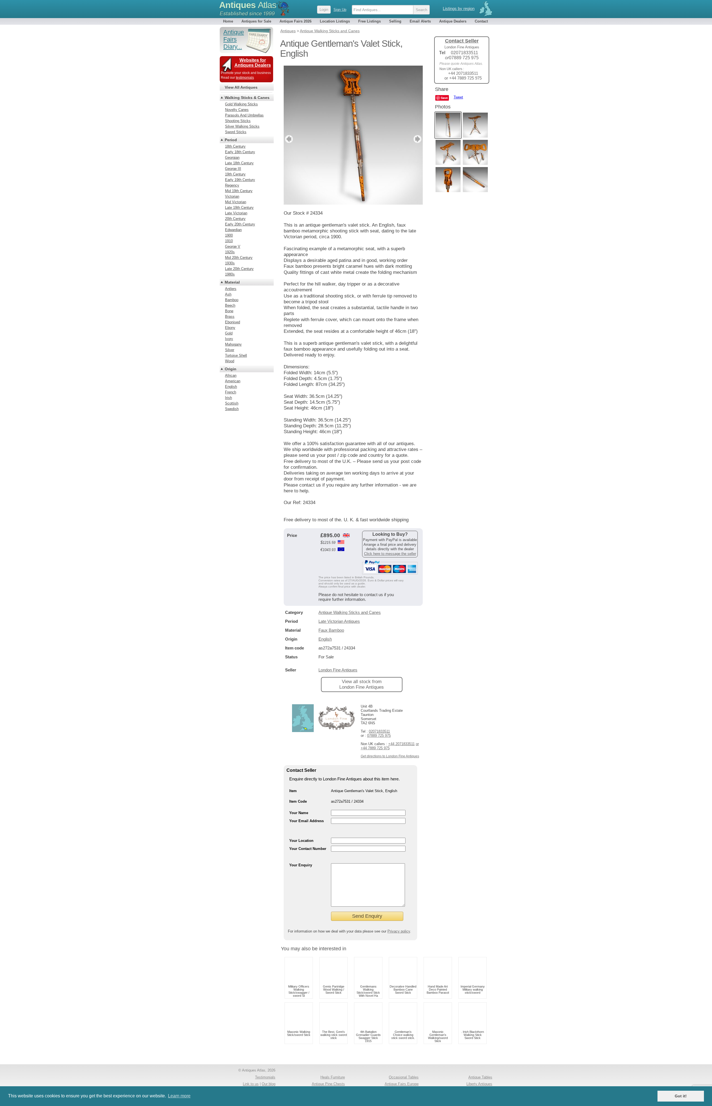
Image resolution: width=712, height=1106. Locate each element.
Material (232, 282)
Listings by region (458, 8)
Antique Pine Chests (328, 1084)
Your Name (298, 813)
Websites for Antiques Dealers (252, 63)
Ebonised (232, 322)
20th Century (235, 219)
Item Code (298, 801)
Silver (229, 350)
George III (233, 169)
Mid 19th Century (239, 191)
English (325, 639)
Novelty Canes (237, 110)
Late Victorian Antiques (339, 621)
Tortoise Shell (236, 355)
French (230, 392)
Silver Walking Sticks (242, 126)
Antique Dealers (452, 21)
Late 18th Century (239, 163)
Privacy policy (398, 931)
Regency (232, 185)
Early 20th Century (240, 224)
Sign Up (339, 10)
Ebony (230, 328)
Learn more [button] (179, 1095)
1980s (230, 274)
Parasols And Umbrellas (244, 115)
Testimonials (265, 1077)
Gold (229, 333)
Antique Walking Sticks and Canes (349, 612)
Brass (229, 316)
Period (231, 140)
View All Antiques (241, 87)
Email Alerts (420, 21)
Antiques (247, 5)
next (418, 139)
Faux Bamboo (331, 630)
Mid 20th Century (239, 258)
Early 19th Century (240, 180)
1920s (230, 252)
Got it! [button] (681, 1096)
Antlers (230, 289)
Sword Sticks (235, 132)
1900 (229, 235)
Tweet (458, 97)
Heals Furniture (332, 1077)
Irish (228, 398)
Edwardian (233, 230)
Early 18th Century (240, 152)
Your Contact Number (307, 849)
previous (288, 139)
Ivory (229, 339)
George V (232, 246)
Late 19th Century (239, 207)
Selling (395, 21)
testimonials (245, 78)
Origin (230, 369)
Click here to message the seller (390, 554)
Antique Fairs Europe (402, 1084)
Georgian (232, 157)
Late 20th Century (239, 269)
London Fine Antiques (337, 670)
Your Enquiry (300, 865)
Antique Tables (480, 1077)
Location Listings (335, 21)
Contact (481, 21)
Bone (229, 311)
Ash (228, 294)
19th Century (235, 174)
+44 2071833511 (401, 744)
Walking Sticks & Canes (247, 97)
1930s (230, 263)
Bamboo (231, 300)
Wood (229, 361)
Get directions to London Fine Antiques (390, 756)
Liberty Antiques (479, 1084)
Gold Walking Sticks (241, 104)
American (232, 381)
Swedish (232, 409)
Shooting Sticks (238, 121)
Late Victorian (236, 213)
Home (228, 21)
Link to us (251, 1084)
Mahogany (233, 344)
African (230, 375)
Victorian (232, 196)
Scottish (231, 403)
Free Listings (369, 21)
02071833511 (379, 731)
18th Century (235, 146)
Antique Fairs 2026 (296, 21)
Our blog (268, 1084)
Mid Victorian (235, 202)
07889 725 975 (379, 735)
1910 (229, 241)
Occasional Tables (404, 1077)
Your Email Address (306, 821)
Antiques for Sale (256, 21)
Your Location (301, 841)
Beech (230, 305)
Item (293, 791)
